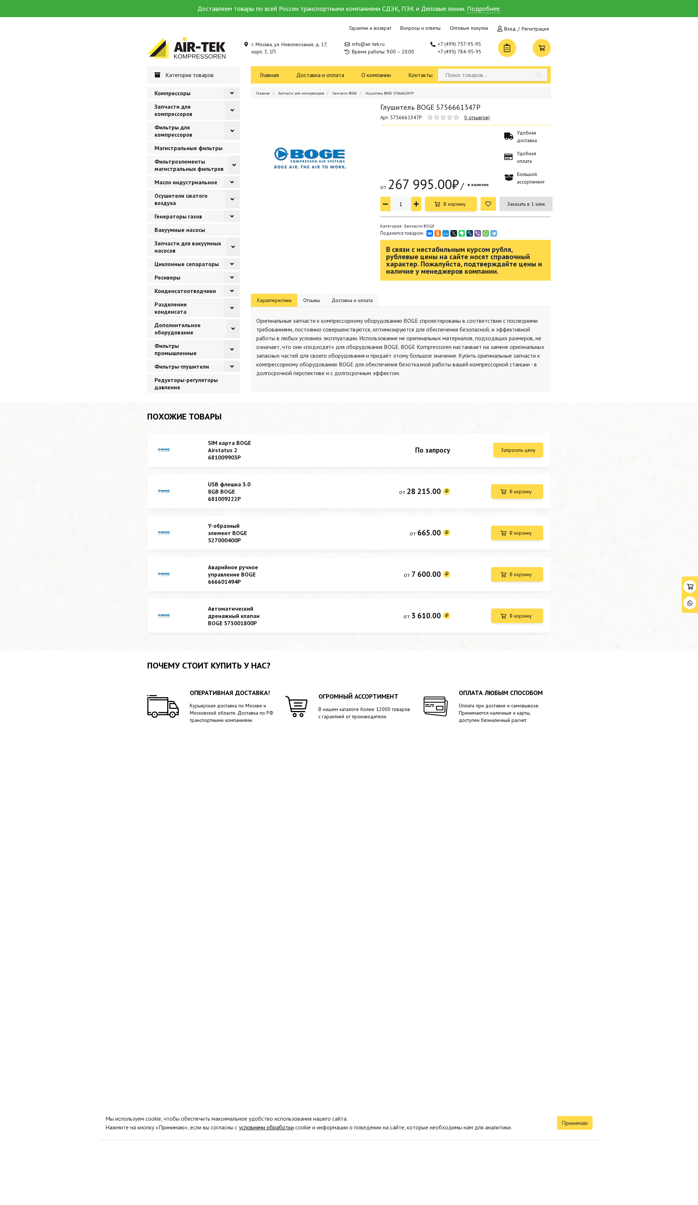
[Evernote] (461, 233)
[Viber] (477, 233)
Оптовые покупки (469, 28)
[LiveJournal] (469, 233)
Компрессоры (172, 93)
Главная (269, 75)
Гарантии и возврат (370, 28)
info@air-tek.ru (368, 44)
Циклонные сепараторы (187, 264)
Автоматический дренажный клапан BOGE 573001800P (234, 616)
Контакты (420, 75)
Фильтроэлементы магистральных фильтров (189, 165)
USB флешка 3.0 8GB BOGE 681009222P (229, 491)
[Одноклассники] (437, 233)
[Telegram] (493, 233)
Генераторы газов (178, 216)
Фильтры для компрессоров (173, 131)
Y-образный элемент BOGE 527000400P (227, 533)
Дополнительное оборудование (178, 328)
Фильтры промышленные (176, 349)
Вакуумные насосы (180, 229)
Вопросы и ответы (420, 28)
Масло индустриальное (186, 182)
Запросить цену (518, 450)
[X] (453, 233)
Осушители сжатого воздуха (181, 199)
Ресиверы (167, 277)
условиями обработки (266, 1127)
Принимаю (575, 1122)
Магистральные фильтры (188, 148)
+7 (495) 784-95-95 (459, 51)
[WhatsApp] (485, 233)
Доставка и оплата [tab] (352, 300)
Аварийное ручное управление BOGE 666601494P (233, 574)
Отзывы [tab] (311, 300)
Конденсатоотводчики (185, 290)
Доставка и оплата (320, 75)
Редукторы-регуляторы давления (186, 383)
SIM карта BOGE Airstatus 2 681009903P (229, 450)
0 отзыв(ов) (477, 117)
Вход (510, 28)
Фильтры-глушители (182, 366)
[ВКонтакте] (429, 233)
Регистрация (535, 28)
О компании (376, 75)
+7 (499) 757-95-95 (459, 44)
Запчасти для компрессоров (173, 110)
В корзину (455, 204)
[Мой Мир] (445, 233)
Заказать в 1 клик (526, 204)
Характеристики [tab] (274, 300)
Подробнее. (484, 8)
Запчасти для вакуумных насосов (188, 247)
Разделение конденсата (171, 308)
